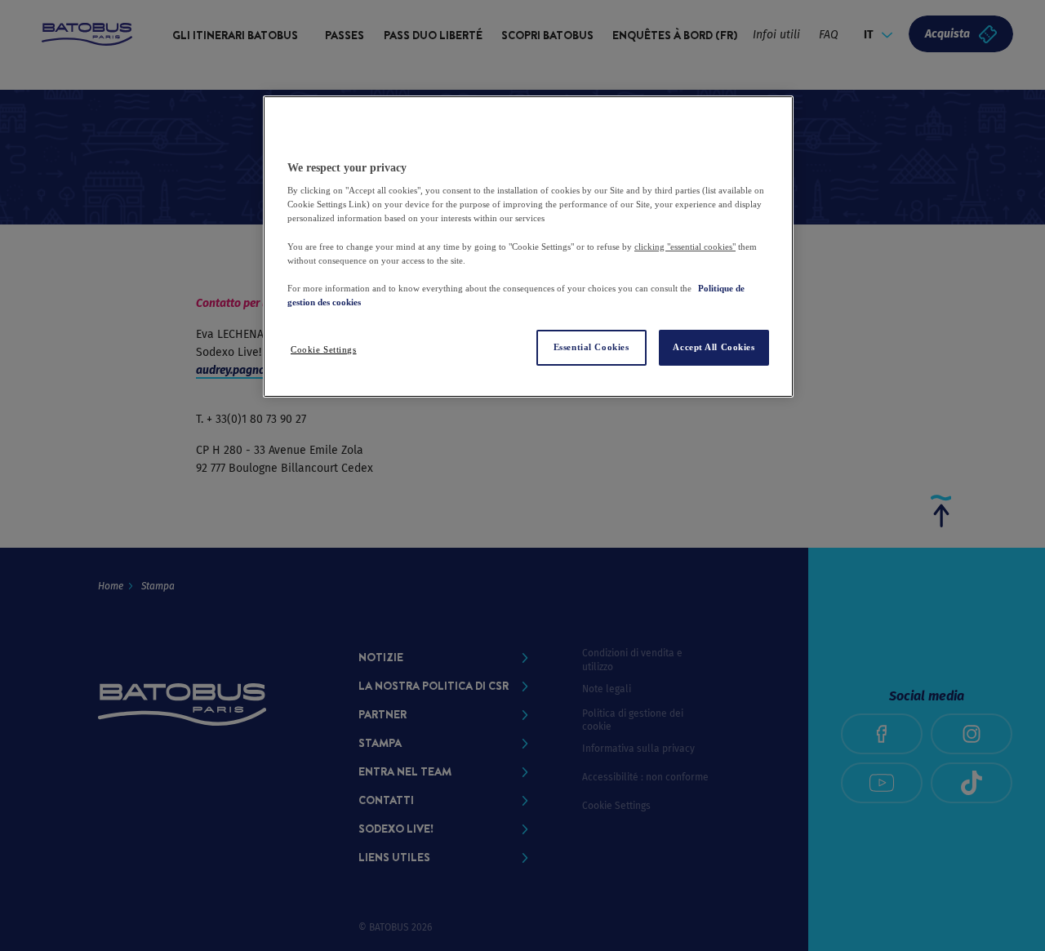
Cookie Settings (324, 349)
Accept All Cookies (713, 347)
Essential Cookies (591, 347)
